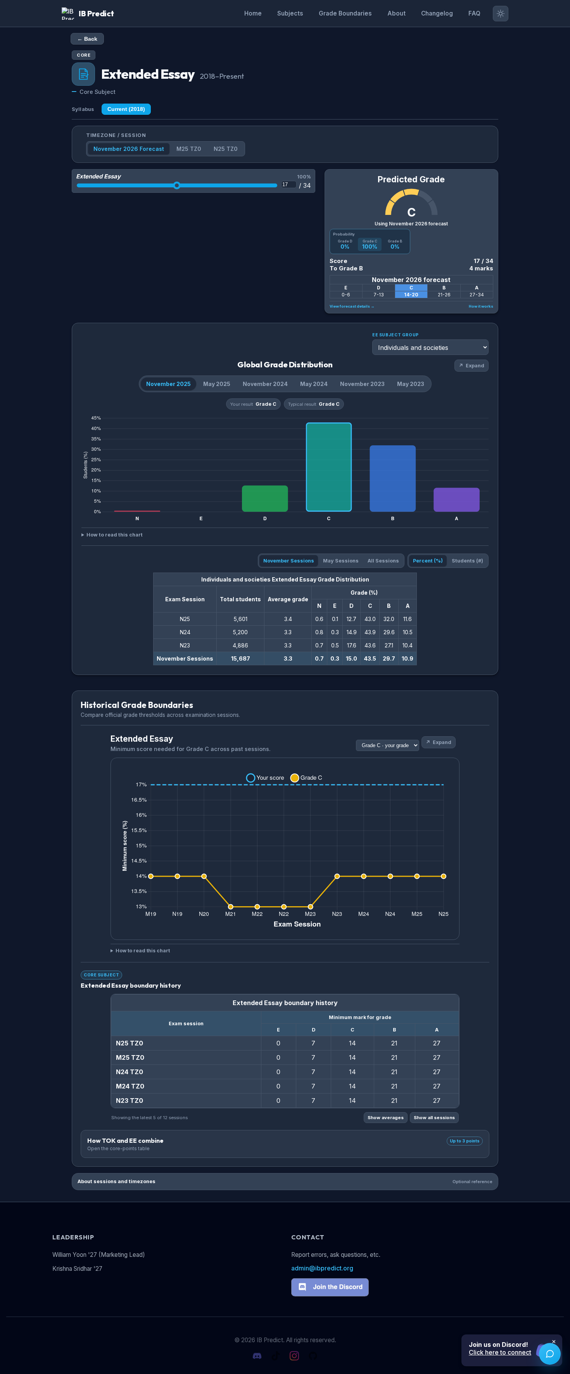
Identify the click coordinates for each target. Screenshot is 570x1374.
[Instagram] (294, 1356)
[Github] (313, 1356)
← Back (87, 39)
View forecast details (352, 306)
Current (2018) (126, 109)
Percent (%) (428, 561)
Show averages (386, 1117)
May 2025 (216, 384)
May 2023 (410, 384)
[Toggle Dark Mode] (500, 13)
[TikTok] (275, 1356)
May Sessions (341, 561)
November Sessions (288, 561)
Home (253, 13)
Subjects (290, 13)
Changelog (437, 13)
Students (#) (467, 561)
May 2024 (314, 384)
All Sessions (383, 561)
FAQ (474, 13)
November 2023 (362, 384)
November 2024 (265, 384)
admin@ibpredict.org (322, 1268)
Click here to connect (500, 1352)
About (396, 13)
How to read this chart (114, 535)
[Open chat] (550, 1354)
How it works (481, 306)
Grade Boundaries (345, 13)
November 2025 (168, 384)
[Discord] (257, 1356)
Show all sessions (434, 1117)
